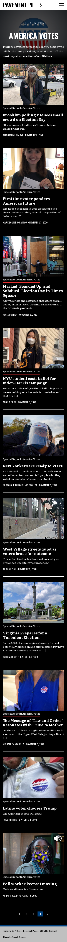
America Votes (33, 35)
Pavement (22, 5)
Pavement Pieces (31, 931)
